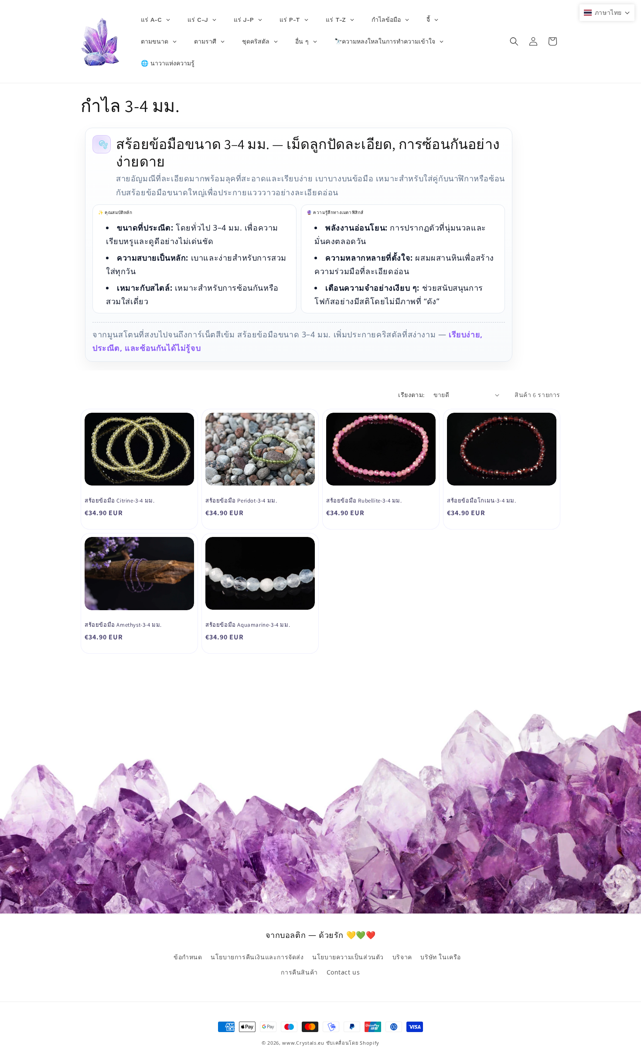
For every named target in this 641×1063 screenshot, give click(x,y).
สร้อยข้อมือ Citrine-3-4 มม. (119, 500)
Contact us (343, 972)
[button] (514, 41)
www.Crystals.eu (303, 1042)
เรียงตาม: (411, 395)
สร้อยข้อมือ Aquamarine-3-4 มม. (247, 624)
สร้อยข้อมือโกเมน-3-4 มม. (481, 500)
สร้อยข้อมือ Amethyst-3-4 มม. (123, 624)
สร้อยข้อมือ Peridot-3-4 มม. (241, 500)
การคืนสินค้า (299, 972)
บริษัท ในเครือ (440, 956)
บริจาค (402, 956)
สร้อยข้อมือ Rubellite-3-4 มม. (364, 500)
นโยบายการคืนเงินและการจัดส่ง (257, 956)
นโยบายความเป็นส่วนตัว (348, 956)
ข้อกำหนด (188, 956)
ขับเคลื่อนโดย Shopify (353, 1042)
